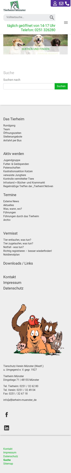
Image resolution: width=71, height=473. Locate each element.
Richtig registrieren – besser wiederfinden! (27, 251)
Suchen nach (11, 79)
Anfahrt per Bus (12, 140)
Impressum (12, 283)
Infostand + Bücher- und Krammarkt (24, 182)
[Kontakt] (61, 3)
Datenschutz (13, 288)
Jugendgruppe (11, 160)
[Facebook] (6, 414)
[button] (67, 3)
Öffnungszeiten (12, 133)
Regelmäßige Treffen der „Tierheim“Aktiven (28, 186)
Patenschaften (11, 167)
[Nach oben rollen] (64, 466)
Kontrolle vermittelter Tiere (18, 178)
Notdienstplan (11, 254)
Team (6, 129)
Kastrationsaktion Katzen (18, 171)
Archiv (7, 219)
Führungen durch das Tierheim (21, 216)
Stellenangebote (12, 136)
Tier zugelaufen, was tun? (18, 243)
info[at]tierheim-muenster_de (19, 399)
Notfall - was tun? (13, 247)
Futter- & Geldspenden (16, 164)
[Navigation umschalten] (66, 22)
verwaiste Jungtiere (14, 175)
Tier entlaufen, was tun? (17, 239)
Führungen (9, 212)
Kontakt (9, 277)
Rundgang (9, 125)
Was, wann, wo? (12, 208)
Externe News (11, 201)
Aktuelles (8, 205)
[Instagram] (6, 428)
